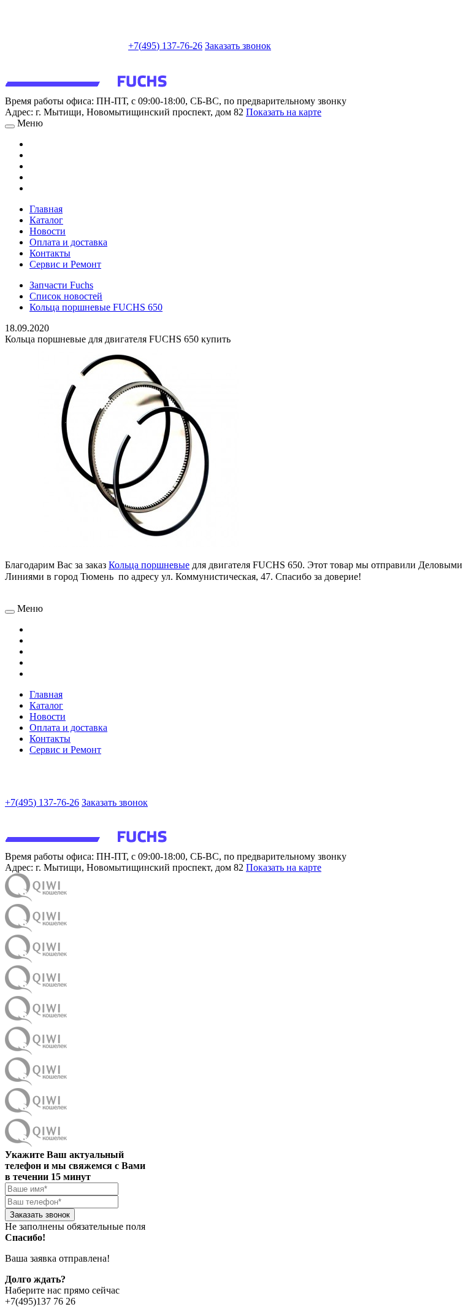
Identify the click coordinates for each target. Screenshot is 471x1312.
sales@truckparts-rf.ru (65, 44)
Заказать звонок (238, 46)
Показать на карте (283, 112)
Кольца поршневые (149, 565)
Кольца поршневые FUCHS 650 (96, 307)
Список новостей (65, 296)
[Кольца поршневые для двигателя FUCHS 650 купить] (138, 544)
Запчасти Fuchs (61, 285)
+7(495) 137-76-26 (165, 46)
